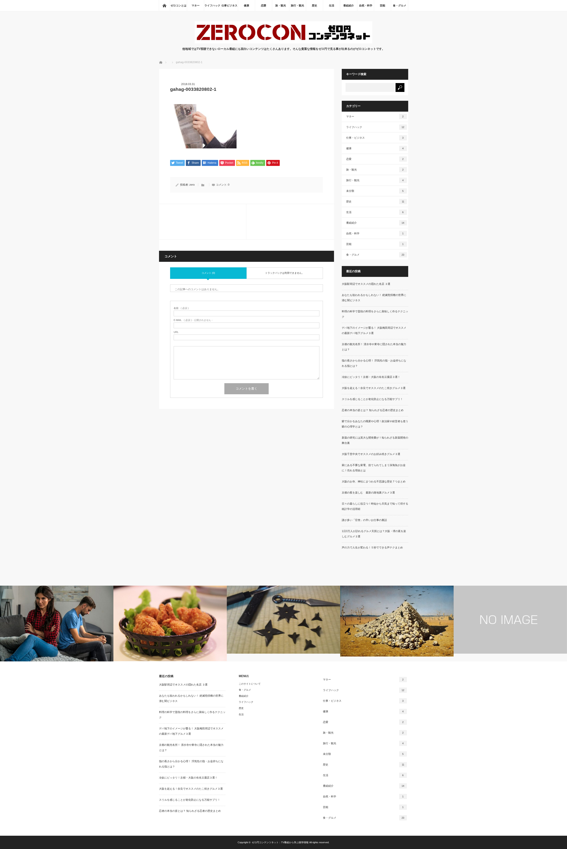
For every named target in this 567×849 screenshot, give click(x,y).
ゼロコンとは (178, 5)
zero (192, 184)
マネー (196, 5)
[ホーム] (164, 5)
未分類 (375, 190)
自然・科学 (365, 5)
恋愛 (263, 5)
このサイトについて (250, 683)
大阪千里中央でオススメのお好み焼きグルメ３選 (371, 454)
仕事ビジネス (229, 5)
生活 (331, 5)
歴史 (314, 5)
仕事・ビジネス (375, 137)
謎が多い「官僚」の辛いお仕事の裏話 (364, 520)
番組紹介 (348, 5)
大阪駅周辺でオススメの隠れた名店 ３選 (366, 284)
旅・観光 (280, 5)
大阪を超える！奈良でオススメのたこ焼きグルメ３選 (374, 388)
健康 (246, 5)
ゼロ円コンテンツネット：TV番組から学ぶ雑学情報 (280, 842)
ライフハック (212, 5)
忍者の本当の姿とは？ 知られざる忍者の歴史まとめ (373, 410)
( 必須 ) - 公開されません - (193, 320)
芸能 (382, 5)
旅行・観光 (297, 5)
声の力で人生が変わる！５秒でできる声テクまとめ (372, 547)
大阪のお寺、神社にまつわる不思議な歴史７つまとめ (374, 481)
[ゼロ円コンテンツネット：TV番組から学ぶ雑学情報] (283, 42)
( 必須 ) (181, 308)
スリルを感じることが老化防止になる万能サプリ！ (372, 399)
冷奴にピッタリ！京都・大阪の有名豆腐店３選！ (371, 377)
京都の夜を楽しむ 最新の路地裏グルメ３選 (368, 492)
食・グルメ (399, 5)
